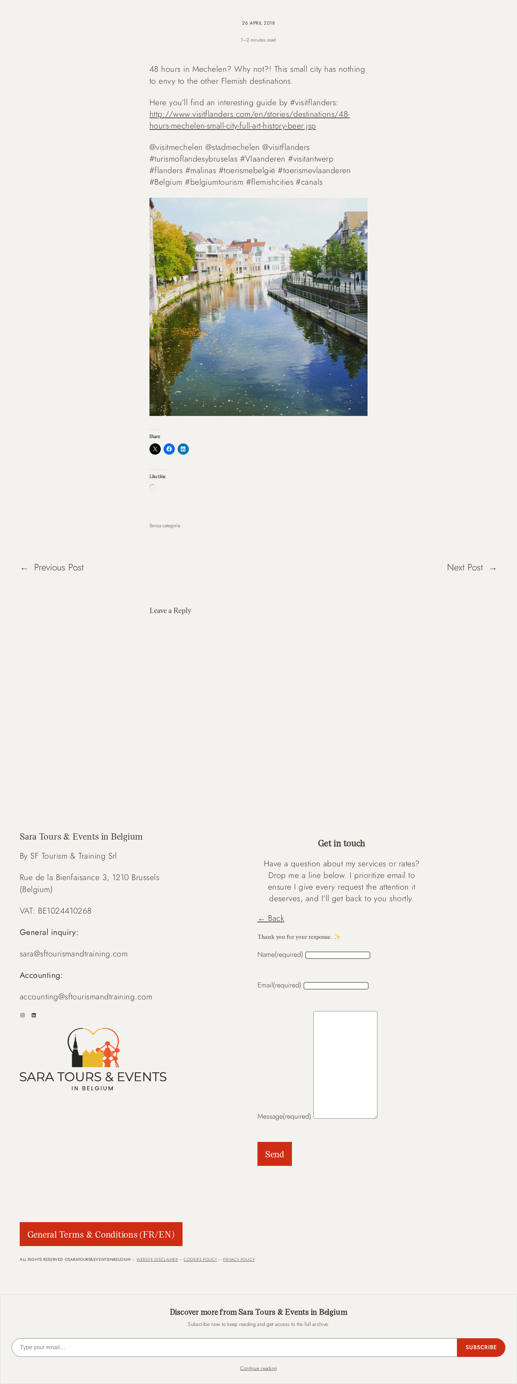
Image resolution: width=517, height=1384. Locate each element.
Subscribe (481, 1347)
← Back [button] (271, 918)
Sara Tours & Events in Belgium (81, 836)
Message (284, 1116)
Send (274, 1153)
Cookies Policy (200, 1259)
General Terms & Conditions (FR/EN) (100, 1234)
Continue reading (258, 1368)
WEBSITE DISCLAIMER (157, 1259)
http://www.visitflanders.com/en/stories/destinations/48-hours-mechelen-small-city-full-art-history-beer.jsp (249, 120)
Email (279, 985)
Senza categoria (164, 525)
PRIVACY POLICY (239, 1259)
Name (280, 954)
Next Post (465, 567)
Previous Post (59, 567)
